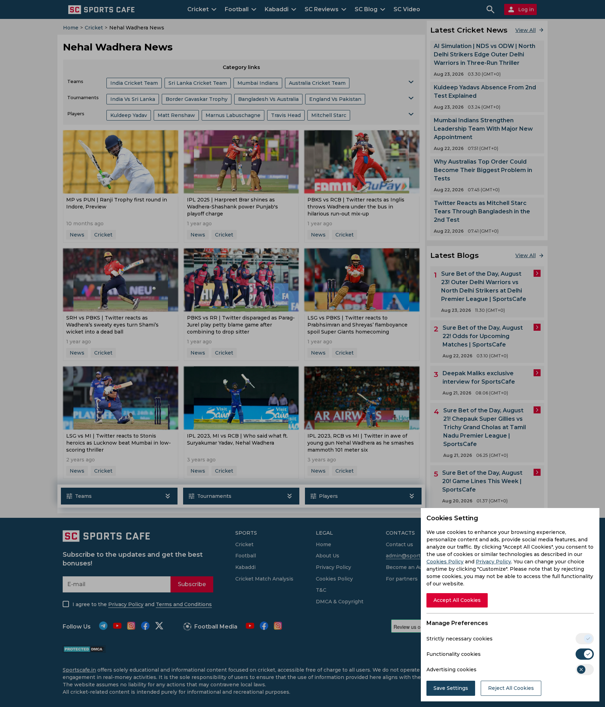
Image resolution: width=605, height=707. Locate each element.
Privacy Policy (493, 561)
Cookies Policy (445, 561)
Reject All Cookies (511, 688)
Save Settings (450, 688)
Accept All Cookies (457, 600)
